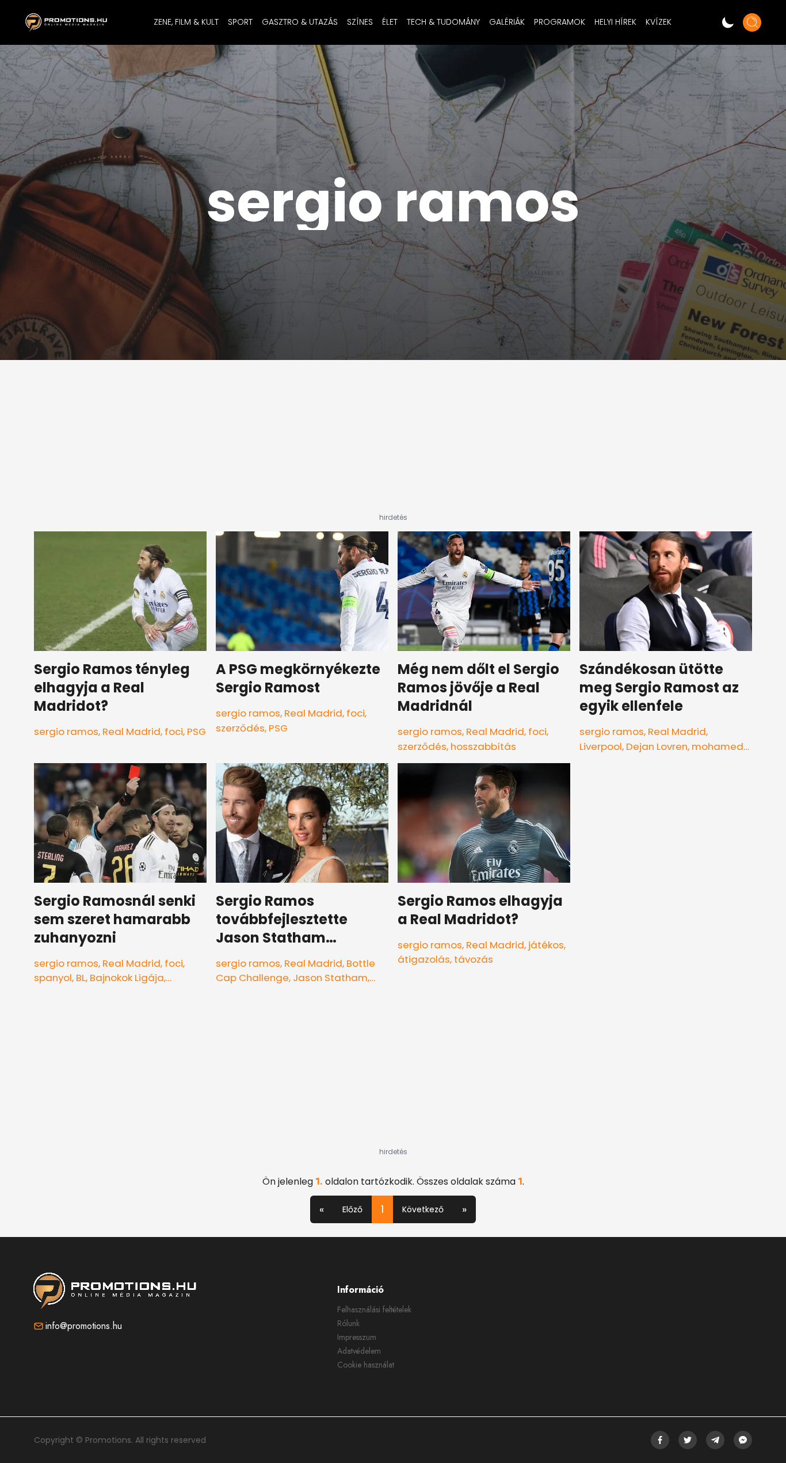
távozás (473, 959)
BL (81, 978)
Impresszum (356, 1337)
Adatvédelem (359, 1351)
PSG (196, 731)
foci (174, 731)
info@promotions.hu (83, 1325)
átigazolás (424, 959)
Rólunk (348, 1323)
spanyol (53, 978)
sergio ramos (66, 731)
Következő (423, 1209)
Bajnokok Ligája (127, 978)
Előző (352, 1209)
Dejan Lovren (657, 746)
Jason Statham (330, 978)
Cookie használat (365, 1364)
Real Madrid (131, 731)
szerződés (240, 728)
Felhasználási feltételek (374, 1309)
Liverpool (600, 746)
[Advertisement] (393, 441)
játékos (546, 945)
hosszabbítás (483, 746)
